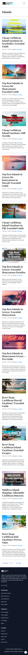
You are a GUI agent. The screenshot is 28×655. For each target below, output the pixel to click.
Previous (5, 563)
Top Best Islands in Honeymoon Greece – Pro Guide (14, 356)
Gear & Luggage (4, 612)
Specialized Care (5, 617)
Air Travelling (4, 620)
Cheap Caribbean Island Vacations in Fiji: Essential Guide (13, 225)
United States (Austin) (6, 593)
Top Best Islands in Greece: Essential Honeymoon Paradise (13, 269)
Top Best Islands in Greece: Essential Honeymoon (12, 312)
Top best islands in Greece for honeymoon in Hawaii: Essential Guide (12, 180)
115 (17, 563)
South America (4, 604)
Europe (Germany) (5, 596)
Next (20, 563)
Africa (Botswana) (5, 598)
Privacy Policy (4, 642)
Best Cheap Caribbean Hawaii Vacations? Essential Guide (13, 402)
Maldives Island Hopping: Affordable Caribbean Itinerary (13, 492)
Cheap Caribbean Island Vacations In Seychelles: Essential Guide (13, 42)
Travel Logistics (4, 614)
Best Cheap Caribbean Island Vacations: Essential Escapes (13, 449)
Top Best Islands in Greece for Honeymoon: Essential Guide (12, 87)
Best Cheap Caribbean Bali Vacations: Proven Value (11, 538)
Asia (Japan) (4, 601)
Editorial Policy (4, 633)
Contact (3, 639)
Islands (2, 623)
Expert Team (4, 636)
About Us (3, 630)
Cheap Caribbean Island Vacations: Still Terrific (13, 132)
